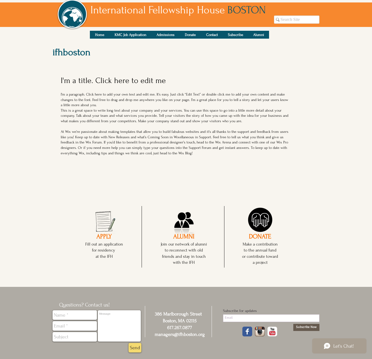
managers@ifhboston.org (180, 334)
